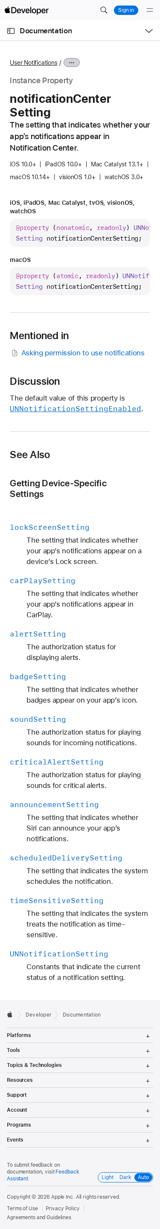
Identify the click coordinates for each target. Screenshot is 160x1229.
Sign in (126, 10)
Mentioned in (39, 336)
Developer (39, 1015)
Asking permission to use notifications (83, 353)
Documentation (46, 30)
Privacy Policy (63, 1209)
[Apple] (12, 1014)
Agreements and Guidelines (39, 1217)
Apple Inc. (63, 1197)
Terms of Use (22, 1209)
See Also (30, 455)
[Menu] (150, 10)
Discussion (35, 381)
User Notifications (33, 62)
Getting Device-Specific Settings (58, 488)
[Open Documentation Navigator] (11, 31)
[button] (103, 10)
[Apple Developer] (26, 10)
